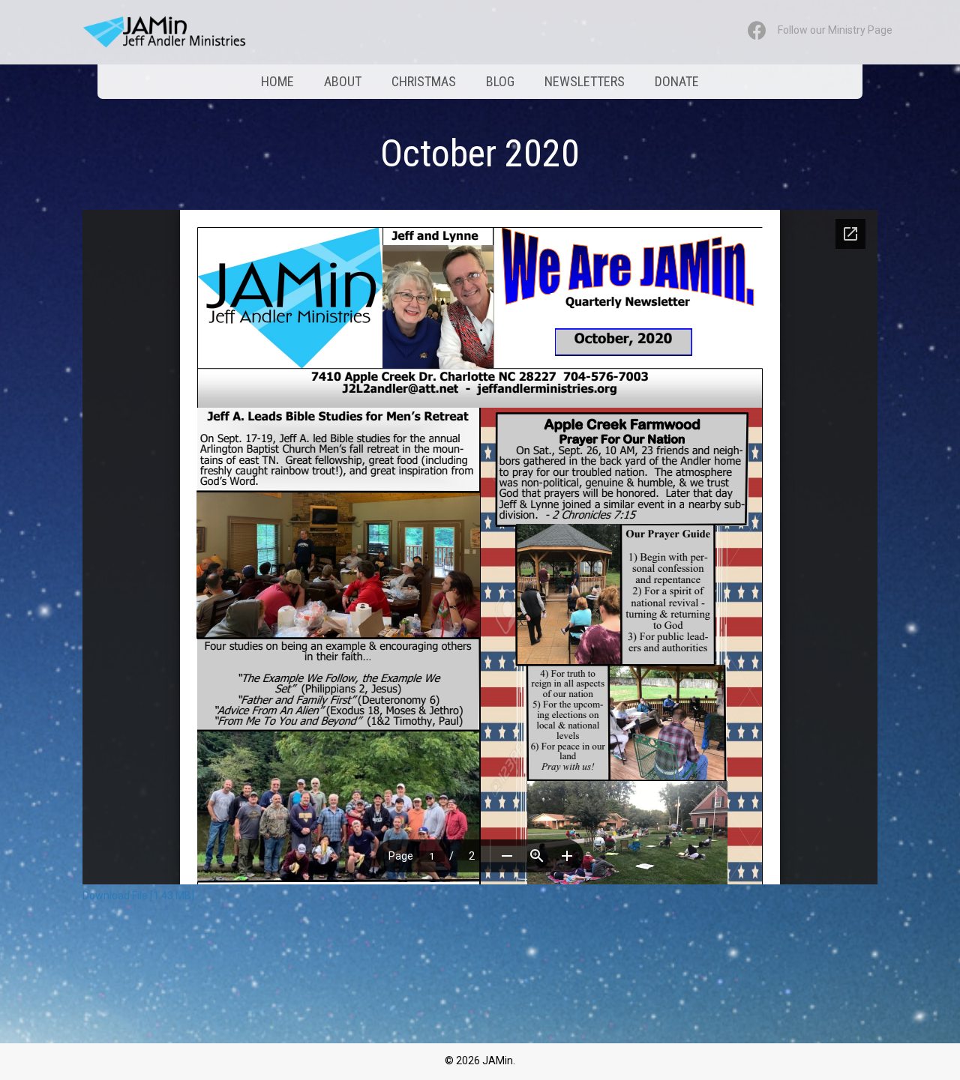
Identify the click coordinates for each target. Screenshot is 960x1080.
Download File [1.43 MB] (138, 896)
